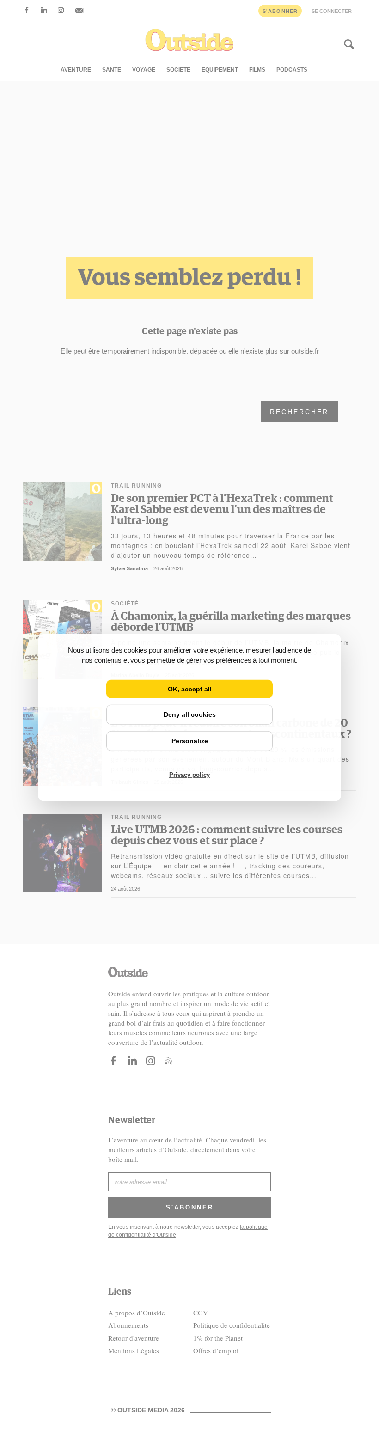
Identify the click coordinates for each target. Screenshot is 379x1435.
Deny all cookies (190, 714)
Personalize (189, 741)
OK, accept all (190, 688)
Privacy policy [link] (189, 774)
